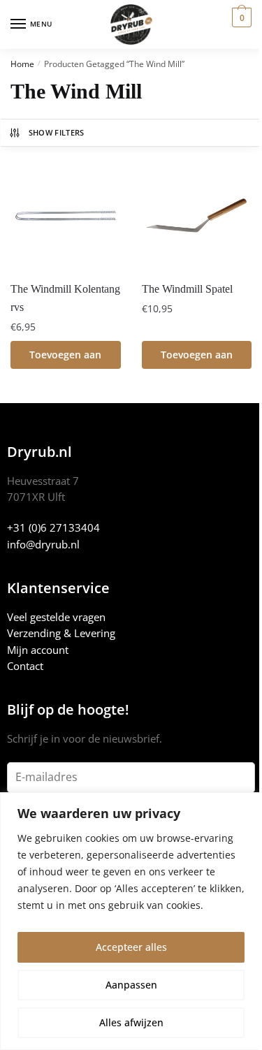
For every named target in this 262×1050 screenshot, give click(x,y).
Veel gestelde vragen (56, 617)
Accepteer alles (131, 947)
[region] (131, 921)
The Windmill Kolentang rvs (65, 298)
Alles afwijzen (131, 1022)
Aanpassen (131, 984)
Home (22, 64)
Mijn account (37, 650)
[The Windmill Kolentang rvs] (65, 216)
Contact (25, 666)
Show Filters (57, 132)
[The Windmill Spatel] (197, 216)
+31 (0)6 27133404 (53, 527)
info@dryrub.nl (43, 544)
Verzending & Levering (61, 633)
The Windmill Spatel (187, 289)
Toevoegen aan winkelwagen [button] (65, 358)
